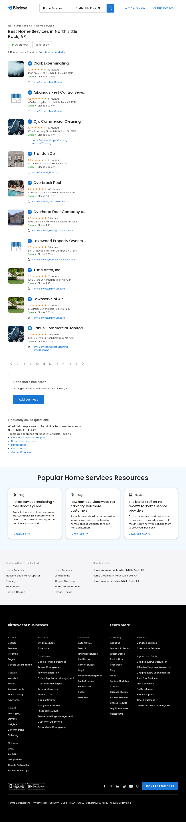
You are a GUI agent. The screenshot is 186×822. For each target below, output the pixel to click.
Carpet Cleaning (58, 140)
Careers (114, 686)
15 (69, 364)
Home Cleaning (40, 350)
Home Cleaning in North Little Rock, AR (115, 575)
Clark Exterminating (51, 63)
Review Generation (48, 672)
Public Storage (86, 681)
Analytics (13, 754)
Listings (12, 642)
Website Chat (46, 694)
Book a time (117, 659)
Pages (11, 659)
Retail (81, 692)
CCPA (80, 802)
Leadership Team (120, 648)
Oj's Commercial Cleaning (57, 121)
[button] (11, 363)
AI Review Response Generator (154, 667)
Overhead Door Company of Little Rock (59, 212)
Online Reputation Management (56, 678)
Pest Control (55, 82)
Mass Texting (15, 694)
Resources (116, 664)
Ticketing (13, 735)
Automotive (85, 642)
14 (63, 364)
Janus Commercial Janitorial (59, 328)
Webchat (13, 678)
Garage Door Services (61, 230)
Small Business (46, 642)
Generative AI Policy (97, 802)
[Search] (110, 8)
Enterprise (43, 648)
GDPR (64, 802)
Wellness (83, 697)
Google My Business (49, 705)
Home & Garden (15, 592)
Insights (12, 724)
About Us (115, 642)
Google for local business (52, 661)
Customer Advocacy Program (153, 705)
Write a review (135, 8)
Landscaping (19, 445)
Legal (81, 670)
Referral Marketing (48, 689)
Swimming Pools (58, 201)
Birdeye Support (145, 694)
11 (44, 364)
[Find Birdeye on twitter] (111, 786)
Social (11, 683)
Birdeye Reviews (119, 697)
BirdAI (11, 748)
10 (37, 364)
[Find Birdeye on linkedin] (117, 786)
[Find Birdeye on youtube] (131, 786)
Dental (82, 648)
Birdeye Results (118, 702)
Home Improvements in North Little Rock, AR (118, 570)
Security (54, 802)
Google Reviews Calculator (152, 661)
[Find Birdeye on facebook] (104, 786)
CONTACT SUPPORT (160, 786)
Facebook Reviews (48, 710)
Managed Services (147, 642)
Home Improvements (24, 441)
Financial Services (88, 653)
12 (50, 364)
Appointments (16, 689)
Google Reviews (47, 700)
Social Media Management (53, 727)
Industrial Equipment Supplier (28, 437)
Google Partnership (19, 765)
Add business (28, 399)
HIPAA (72, 802)
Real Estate (84, 686)
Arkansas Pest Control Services (59, 92)
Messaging (14, 713)
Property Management (91, 675)
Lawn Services (57, 288)
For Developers (145, 689)
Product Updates (119, 681)
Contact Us (116, 713)
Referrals (13, 653)
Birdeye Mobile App (18, 770)
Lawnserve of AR (48, 299)
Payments (14, 700)
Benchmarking (16, 729)
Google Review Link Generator (153, 672)
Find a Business (145, 683)
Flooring (53, 172)
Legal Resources (119, 708)
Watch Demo (117, 653)
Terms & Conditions (19, 802)
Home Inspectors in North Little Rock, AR (116, 581)
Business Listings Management (55, 716)
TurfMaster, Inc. (47, 270)
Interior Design (63, 592)
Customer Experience (50, 721)
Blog (112, 670)
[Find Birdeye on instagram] (124, 786)
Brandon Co (44, 153)
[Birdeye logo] (18, 8)
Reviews (12, 648)
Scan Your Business (147, 678)
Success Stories (119, 692)
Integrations (15, 759)
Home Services (40, 82)
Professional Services (148, 648)
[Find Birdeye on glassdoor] (137, 786)
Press (113, 675)
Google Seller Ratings (20, 664)
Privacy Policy (40, 802)
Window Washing (42, 143)
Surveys (12, 718)
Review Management (50, 667)
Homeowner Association (62, 259)
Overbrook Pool (47, 182)
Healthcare (84, 659)
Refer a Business (146, 700)
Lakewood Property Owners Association (59, 241)
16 (76, 364)
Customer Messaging (50, 683)
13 (57, 364)
